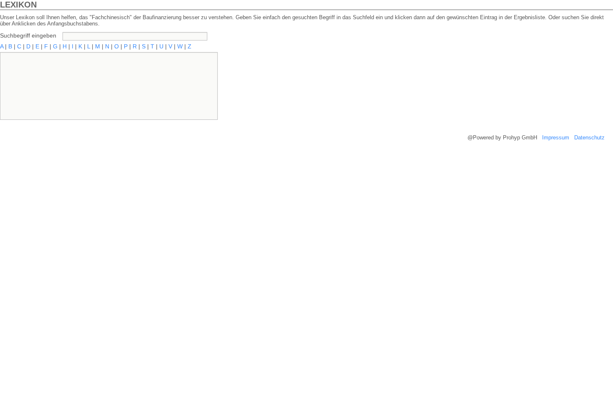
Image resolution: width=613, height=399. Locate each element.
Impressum (555, 137)
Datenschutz (589, 137)
